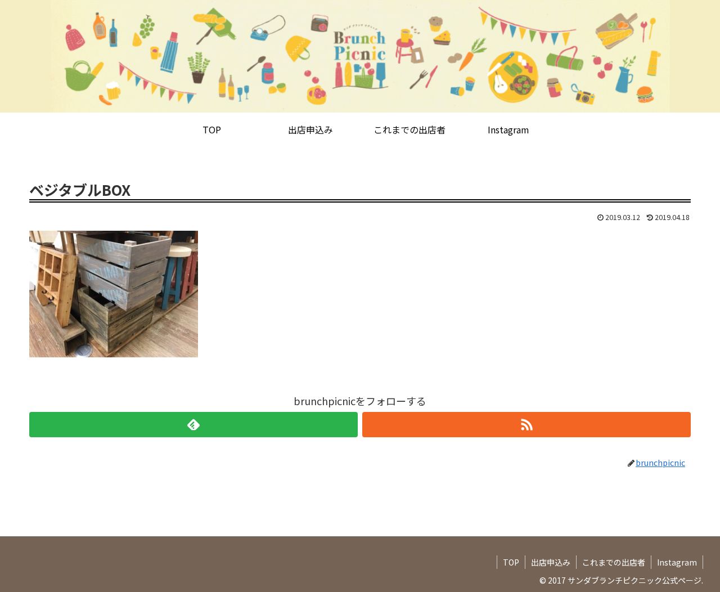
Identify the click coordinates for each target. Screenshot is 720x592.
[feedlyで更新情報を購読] (193, 424)
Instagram (677, 562)
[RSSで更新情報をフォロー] (526, 424)
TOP (511, 562)
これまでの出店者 (613, 562)
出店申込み (550, 562)
